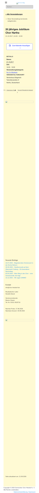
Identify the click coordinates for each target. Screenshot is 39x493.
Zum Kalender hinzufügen (21, 45)
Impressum (32, 492)
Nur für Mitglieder (12, 72)
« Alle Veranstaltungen (14, 14)
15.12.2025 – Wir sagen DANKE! (16, 278)
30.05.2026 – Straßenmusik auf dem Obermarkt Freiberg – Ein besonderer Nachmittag (17, 269)
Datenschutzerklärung (21, 492)
